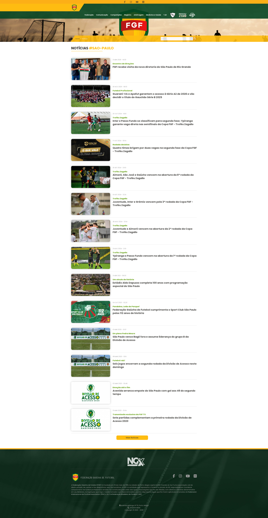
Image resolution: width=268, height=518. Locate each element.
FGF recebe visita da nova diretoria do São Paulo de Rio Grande (152, 67)
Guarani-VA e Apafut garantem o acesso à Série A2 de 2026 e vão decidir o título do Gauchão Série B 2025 (153, 95)
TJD (165, 15)
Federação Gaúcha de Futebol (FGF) (87, 485)
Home (77, 39)
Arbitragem (139, 15)
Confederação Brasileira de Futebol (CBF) (125, 494)
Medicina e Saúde (153, 15)
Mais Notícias (132, 437)
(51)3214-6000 (134, 508)
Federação (89, 15)
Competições (116, 15)
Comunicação (102, 15)
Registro (127, 15)
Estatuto (80, 492)
